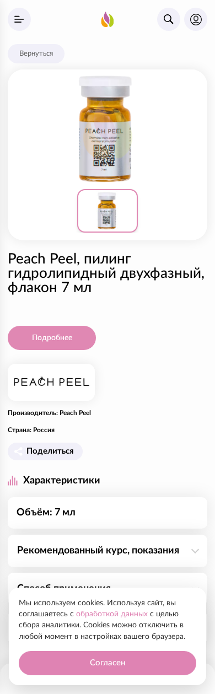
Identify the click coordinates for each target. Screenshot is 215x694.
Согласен (107, 663)
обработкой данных (112, 614)
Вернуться (36, 53)
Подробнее (52, 338)
